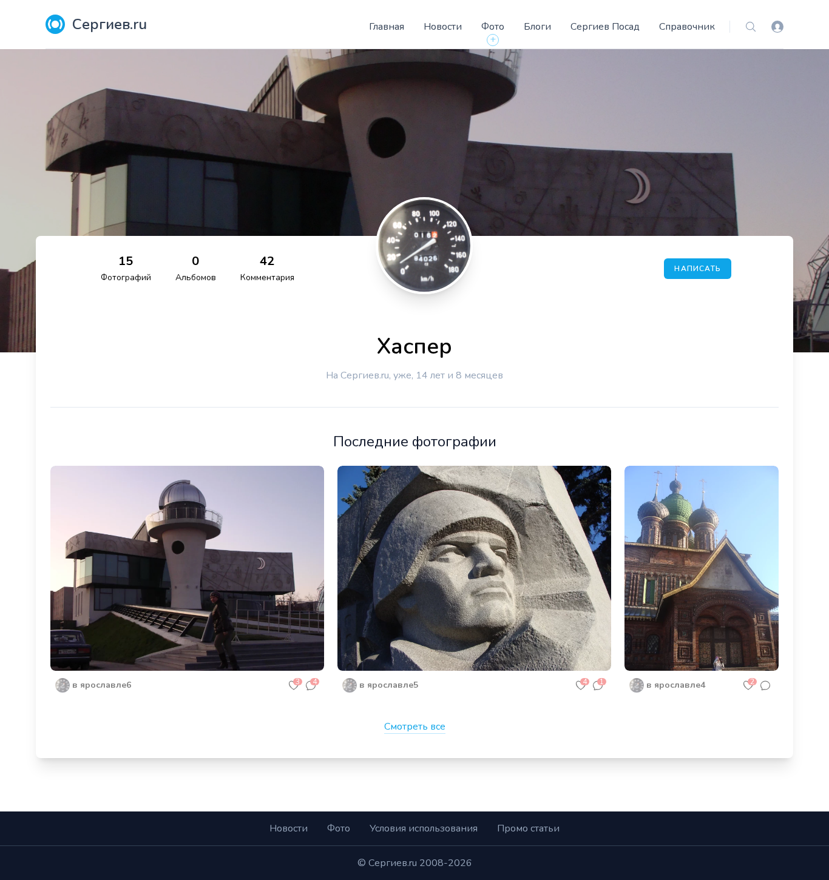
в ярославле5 (388, 685)
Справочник (687, 26)
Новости (443, 26)
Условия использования (424, 828)
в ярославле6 (101, 685)
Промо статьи (528, 828)
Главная (386, 26)
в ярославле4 (675, 685)
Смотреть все (414, 726)
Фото (492, 26)
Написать (697, 269)
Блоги (537, 26)
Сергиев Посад (605, 26)
